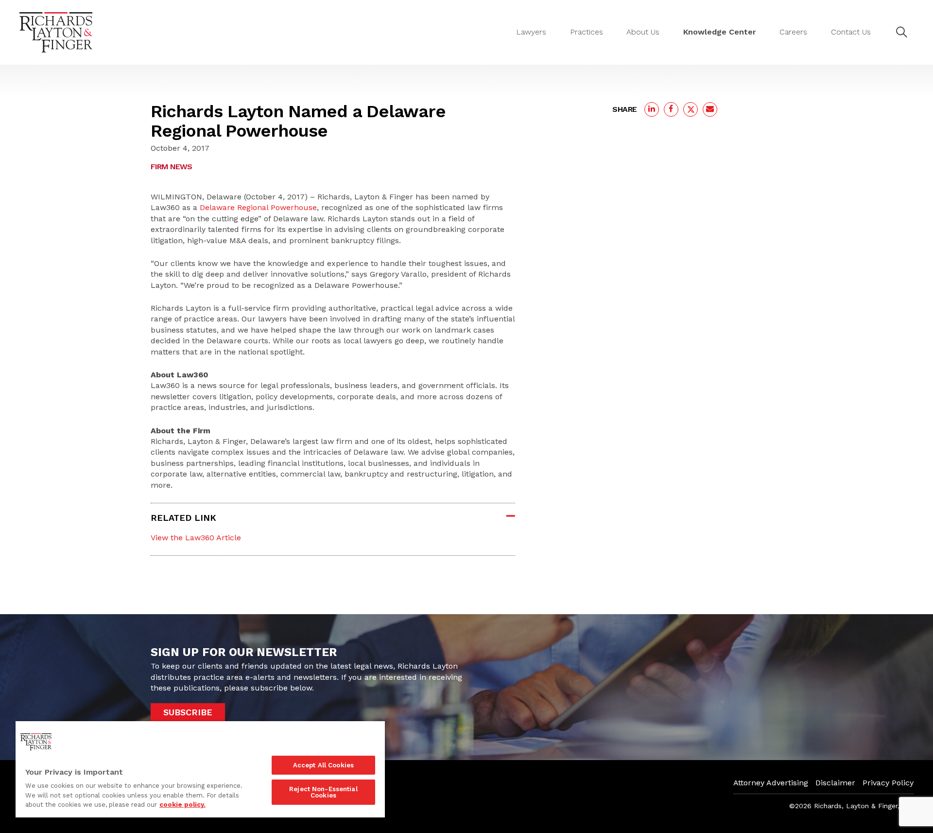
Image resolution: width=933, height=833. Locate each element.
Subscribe (187, 712)
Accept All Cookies (323, 765)
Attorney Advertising (770, 782)
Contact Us (851, 31)
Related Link (183, 518)
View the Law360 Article (196, 537)
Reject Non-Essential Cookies (323, 792)
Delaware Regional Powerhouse (258, 207)
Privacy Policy (888, 782)
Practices (586, 31)
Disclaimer (835, 782)
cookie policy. (182, 804)
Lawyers (531, 31)
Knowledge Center (719, 31)
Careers (793, 31)
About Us (642, 31)
